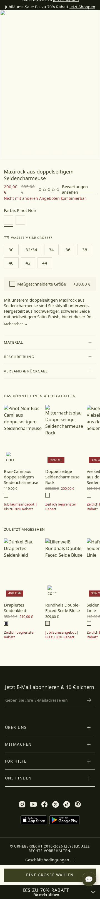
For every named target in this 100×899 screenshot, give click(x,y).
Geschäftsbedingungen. (47, 859)
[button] (50, 342)
